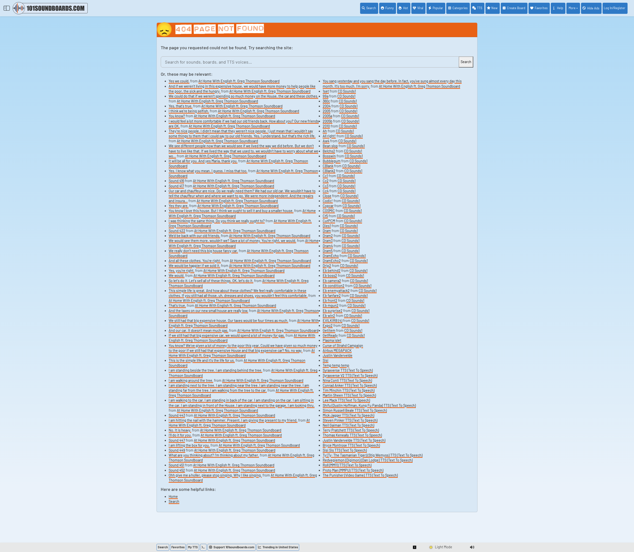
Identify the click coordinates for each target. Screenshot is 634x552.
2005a (327, 116)
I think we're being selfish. (189, 111)
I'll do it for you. (180, 435)
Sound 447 (177, 440)
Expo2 (328, 325)
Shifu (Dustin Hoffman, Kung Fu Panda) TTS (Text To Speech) (369, 405)
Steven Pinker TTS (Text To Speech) (350, 420)
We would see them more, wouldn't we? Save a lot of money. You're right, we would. (232, 241)
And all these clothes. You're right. (195, 261)
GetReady (330, 335)
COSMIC (329, 211)
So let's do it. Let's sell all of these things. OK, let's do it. (211, 281)
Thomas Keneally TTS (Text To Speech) (352, 435)
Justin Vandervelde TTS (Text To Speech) (354, 440)
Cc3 (325, 186)
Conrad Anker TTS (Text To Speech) (350, 385)
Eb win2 (329, 315)
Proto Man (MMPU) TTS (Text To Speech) (353, 470)
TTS (479, 8)
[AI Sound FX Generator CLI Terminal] (203, 547)
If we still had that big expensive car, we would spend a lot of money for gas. (227, 335)
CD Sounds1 (347, 91)
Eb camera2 (332, 281)
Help (560, 8)
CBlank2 (329, 171)
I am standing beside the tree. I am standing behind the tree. (215, 370)
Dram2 (328, 236)
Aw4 (326, 141)
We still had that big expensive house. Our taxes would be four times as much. (228, 320)
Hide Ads (593, 8)
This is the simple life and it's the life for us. (202, 360)
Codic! (328, 201)
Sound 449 (177, 450)
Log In (614, 8)
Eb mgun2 (331, 305)
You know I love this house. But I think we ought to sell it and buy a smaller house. (231, 211)
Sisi (325, 360)
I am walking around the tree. (191, 380)
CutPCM (329, 221)
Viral (420, 8)
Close (327, 196)
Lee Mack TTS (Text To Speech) (346, 400)
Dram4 (328, 246)
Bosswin (329, 156)
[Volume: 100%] (472, 547)
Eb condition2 (333, 286)
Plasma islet (332, 340)
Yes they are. (178, 206)
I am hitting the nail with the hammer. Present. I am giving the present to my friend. (233, 420)
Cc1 (325, 176)
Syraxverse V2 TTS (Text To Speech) (350, 375)
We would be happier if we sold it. (194, 266)
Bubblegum (332, 161)
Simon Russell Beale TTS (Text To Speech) (355, 410)
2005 (326, 111)
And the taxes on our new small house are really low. (208, 311)
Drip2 (327, 266)
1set (326, 91)
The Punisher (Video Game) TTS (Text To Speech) (360, 475)
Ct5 (325, 216)
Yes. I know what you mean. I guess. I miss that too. (208, 171)
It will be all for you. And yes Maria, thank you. (203, 161)
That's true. (177, 305)
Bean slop (330, 146)
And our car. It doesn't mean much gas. (198, 330)
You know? (177, 116)
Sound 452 (177, 470)
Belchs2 (329, 151)
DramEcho (331, 256)
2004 (327, 106)
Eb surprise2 (333, 311)
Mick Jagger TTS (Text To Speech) (348, 415)
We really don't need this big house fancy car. (203, 251)
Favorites (541, 8)
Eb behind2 (332, 270)
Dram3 (328, 241)
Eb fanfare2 (332, 295)
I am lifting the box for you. (189, 445)
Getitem (329, 330)
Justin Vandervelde (337, 355)
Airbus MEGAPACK (337, 350)
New (494, 8)
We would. (177, 275)
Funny (389, 8)
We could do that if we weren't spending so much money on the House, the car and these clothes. (243, 96)
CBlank (328, 166)
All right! (329, 136)
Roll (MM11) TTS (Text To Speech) (347, 465)
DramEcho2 (332, 261)
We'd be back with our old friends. (194, 236)
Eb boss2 (330, 275)
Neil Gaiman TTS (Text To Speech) (348, 425)
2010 (326, 126)
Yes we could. (179, 81)
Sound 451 (176, 465)
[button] (415, 547)
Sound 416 (176, 181)
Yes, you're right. (181, 270)
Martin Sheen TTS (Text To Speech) (349, 395)
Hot (405, 8)
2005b (327, 121)
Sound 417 (176, 186)
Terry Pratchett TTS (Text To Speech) (351, 430)
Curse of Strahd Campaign (343, 345)
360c (326, 101)
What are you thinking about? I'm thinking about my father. (214, 455)
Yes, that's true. (180, 106)
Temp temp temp (336, 365)
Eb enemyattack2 (336, 290)
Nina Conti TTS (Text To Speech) (347, 380)
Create (516, 8)
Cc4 (326, 191)
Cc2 (326, 181)
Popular (438, 8)
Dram (327, 231)
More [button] (572, 8)
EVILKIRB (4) (332, 320)
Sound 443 (177, 415)
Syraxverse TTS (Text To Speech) (348, 370)
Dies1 (327, 226)
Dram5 (328, 251)
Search (371, 8)
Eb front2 (330, 300)
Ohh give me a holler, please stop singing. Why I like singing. (215, 475)
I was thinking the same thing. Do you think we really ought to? (217, 221)
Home (173, 496)
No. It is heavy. (180, 430)
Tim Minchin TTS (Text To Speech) (348, 390)
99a (325, 96)
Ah (325, 131)
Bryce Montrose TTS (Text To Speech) (351, 445)
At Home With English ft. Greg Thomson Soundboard (239, 81)
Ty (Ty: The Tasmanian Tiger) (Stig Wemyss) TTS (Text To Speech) (373, 455)
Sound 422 (177, 231)
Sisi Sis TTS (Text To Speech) (345, 450)
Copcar (328, 206)
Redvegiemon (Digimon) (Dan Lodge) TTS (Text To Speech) (368, 460)
